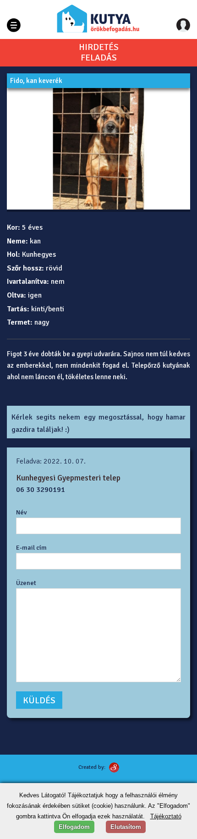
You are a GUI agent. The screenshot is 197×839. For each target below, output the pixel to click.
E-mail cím (31, 547)
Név (21, 512)
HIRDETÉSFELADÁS (99, 52)
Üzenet (26, 583)
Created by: (91, 767)
